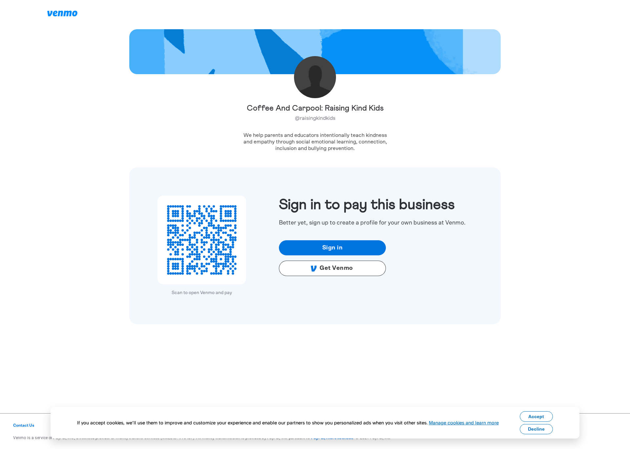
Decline (536, 429)
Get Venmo (336, 268)
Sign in (332, 248)
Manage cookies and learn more (464, 422)
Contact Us (23, 425)
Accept (536, 416)
